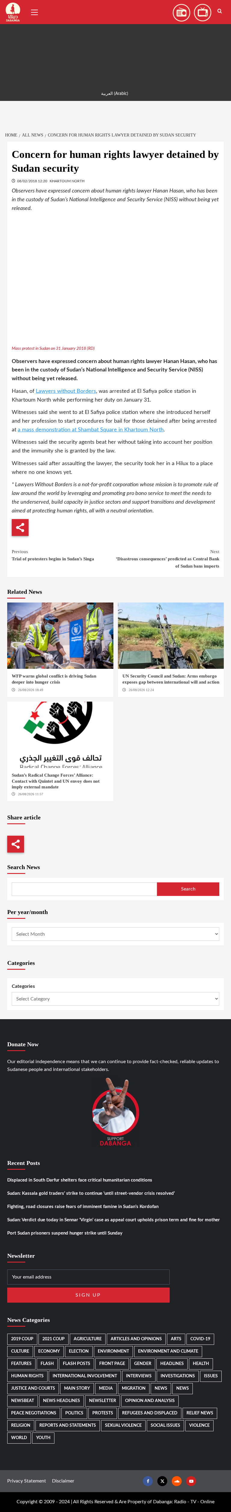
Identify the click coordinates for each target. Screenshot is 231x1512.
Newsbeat (22, 1401)
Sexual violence (123, 1425)
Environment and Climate (168, 1351)
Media (106, 1388)
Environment (113, 1351)
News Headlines (61, 1401)
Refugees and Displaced (149, 1413)
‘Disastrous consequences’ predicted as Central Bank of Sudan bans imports (167, 558)
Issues (211, 1376)
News (161, 1388)
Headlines (172, 1364)
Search (188, 889)
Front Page (112, 1364)
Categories (23, 986)
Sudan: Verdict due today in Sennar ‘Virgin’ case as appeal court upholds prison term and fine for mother (113, 1220)
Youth (43, 1438)
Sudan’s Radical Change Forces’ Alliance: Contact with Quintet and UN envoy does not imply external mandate (56, 781)
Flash (47, 1364)
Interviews (139, 1376)
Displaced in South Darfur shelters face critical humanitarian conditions (79, 1180)
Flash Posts (76, 1364)
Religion (20, 1425)
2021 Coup (53, 1339)
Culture (20, 1351)
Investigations (178, 1376)
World (19, 1438)
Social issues (165, 1425)
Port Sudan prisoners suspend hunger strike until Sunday (64, 1233)
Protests (102, 1413)
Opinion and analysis (150, 1401)
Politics (74, 1413)
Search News (23, 867)
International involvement (85, 1376)
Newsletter (102, 1401)
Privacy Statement (26, 1481)
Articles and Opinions (136, 1339)
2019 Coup (22, 1339)
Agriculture (88, 1339)
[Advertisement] (115, 42)
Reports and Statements (67, 1425)
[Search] (219, 11)
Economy (49, 1351)
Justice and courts (33, 1388)
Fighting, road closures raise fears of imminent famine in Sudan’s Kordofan (83, 1206)
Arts (176, 1339)
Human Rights (27, 1376)
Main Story (77, 1388)
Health (201, 1364)
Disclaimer (63, 1481)
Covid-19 (200, 1339)
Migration (134, 1388)
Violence (199, 1425)
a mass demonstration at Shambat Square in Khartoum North (91, 430)
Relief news (199, 1413)
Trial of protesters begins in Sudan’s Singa (53, 555)
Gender (142, 1364)
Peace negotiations (33, 1413)
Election (79, 1351)
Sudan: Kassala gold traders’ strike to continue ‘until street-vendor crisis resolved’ (91, 1193)
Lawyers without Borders (66, 391)
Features (21, 1364)
